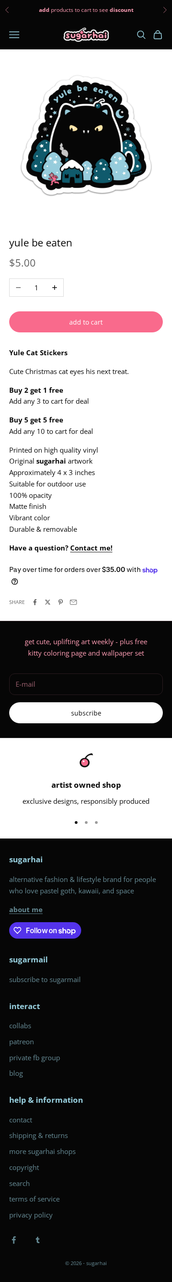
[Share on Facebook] (35, 602)
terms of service (34, 1198)
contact (20, 1119)
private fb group (34, 1057)
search (19, 1183)
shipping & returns (38, 1135)
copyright (24, 1167)
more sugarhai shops (42, 1151)
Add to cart (86, 322)
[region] (86, 780)
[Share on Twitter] (47, 602)
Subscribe (86, 713)
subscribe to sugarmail (45, 979)
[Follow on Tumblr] (37, 1240)
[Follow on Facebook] (13, 1240)
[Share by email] (73, 602)
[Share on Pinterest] (60, 602)
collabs (20, 1025)
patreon (21, 1041)
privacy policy (31, 1214)
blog (16, 1073)
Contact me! (91, 547)
